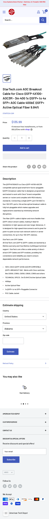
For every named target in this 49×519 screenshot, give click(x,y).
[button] (24, 156)
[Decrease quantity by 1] (14, 138)
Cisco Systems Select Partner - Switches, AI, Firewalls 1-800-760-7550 (24, 3)
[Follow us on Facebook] (5, 486)
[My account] (38, 11)
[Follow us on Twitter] (10, 486)
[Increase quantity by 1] (29, 138)
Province (6, 323)
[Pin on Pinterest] (34, 167)
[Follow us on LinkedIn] (20, 486)
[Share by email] (44, 167)
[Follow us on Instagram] (15, 486)
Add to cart (24, 148)
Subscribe (11, 459)
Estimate (10, 351)
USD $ (6, 472)
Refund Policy (8, 363)
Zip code (6, 335)
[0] (44, 12)
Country (6, 311)
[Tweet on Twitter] (39, 167)
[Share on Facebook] (29, 167)
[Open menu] (4, 12)
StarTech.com (8, 113)
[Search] (42, 20)
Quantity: (6, 138)
